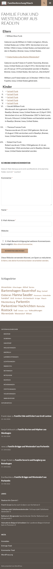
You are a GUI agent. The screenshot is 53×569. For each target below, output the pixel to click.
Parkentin (23, 302)
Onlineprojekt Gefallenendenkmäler (15, 509)
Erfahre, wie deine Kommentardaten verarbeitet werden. (25, 260)
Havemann (38, 295)
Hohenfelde (47, 295)
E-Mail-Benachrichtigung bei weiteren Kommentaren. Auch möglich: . (26, 242)
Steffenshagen (10, 389)
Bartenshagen (11, 290)
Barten (31, 287)
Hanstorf (7, 343)
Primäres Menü (50, 3)
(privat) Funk (12, 91)
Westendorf (20, 313)
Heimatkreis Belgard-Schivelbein (13, 523)
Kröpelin (7, 352)
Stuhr (26, 310)
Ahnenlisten (6, 287)
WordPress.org (7, 555)
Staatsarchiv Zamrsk (9, 500)
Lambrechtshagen (11, 357)
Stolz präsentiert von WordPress (11, 566)
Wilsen (29, 313)
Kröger (37, 298)
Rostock (7, 310)
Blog (39, 291)
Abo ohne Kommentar (23, 244)
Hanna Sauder (22, 295)
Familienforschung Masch (20, 3)
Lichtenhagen (9, 361)
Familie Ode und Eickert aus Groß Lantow (32, 416)
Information (6, 403)
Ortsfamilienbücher (9, 329)
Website (4, 230)
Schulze (21, 311)
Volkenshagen (10, 394)
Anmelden (5, 541)
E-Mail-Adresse (8, 220)
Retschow (8, 375)
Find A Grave (6, 505)
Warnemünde (7, 313)
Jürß (12, 298)
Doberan (6, 295)
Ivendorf (5, 298)
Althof (25, 287)
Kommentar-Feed (8, 550)
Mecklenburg (8, 301)
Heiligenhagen (10, 348)
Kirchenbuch (28, 298)
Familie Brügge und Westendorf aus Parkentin (28, 446)
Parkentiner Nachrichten (18, 306)
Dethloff (44, 291)
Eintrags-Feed (6, 546)
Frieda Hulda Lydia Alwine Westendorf (23, 57)
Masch (43, 298)
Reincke (41, 306)
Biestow (7, 334)
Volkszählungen (35, 310)
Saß (15, 310)
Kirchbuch (18, 298)
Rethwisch (8, 371)
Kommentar (7, 178)
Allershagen (17, 287)
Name (4, 210)
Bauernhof (29, 290)
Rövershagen (9, 384)
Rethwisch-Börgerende (10, 516)
